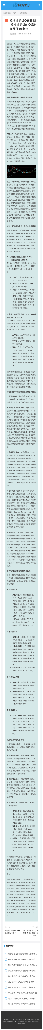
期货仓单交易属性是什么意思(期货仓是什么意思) (24, 965)
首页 (15, 13)
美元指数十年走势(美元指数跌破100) (22, 993)
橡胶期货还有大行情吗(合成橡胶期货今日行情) (24, 987)
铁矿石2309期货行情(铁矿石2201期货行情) (24, 981)
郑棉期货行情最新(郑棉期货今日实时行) (24, 959)
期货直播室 (13, 34)
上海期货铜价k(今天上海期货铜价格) (12, 931)
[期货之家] (21, 7)
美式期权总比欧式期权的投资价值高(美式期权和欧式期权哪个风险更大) (24, 976)
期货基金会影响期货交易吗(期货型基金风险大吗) (24, 953)
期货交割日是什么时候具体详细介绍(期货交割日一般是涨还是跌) (24, 998)
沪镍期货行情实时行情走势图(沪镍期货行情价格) (24, 970)
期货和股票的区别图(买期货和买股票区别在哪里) (30, 932)
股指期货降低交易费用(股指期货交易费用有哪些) (24, 1004)
